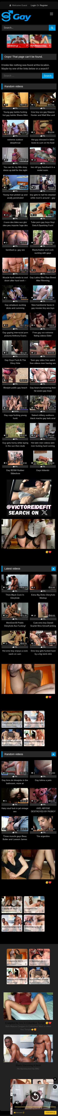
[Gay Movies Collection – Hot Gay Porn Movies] (23, 16)
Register (44, 5)
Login (33, 5)
